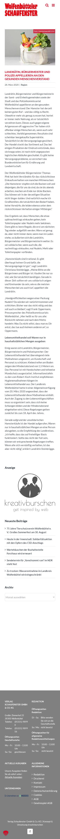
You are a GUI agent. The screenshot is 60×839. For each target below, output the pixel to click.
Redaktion (39, 774)
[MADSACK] (16, 796)
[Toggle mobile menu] (53, 5)
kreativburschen (35, 824)
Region (24, 85)
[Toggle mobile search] (47, 5)
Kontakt (38, 782)
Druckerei (39, 778)
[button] (6, 833)
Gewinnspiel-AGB (43, 803)
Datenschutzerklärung (44, 790)
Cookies (38, 794)
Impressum (39, 786)
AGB (36, 799)
